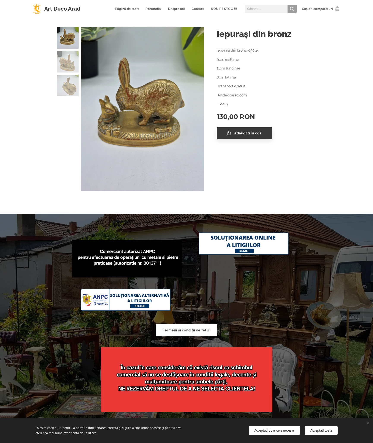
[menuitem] (128, 8)
